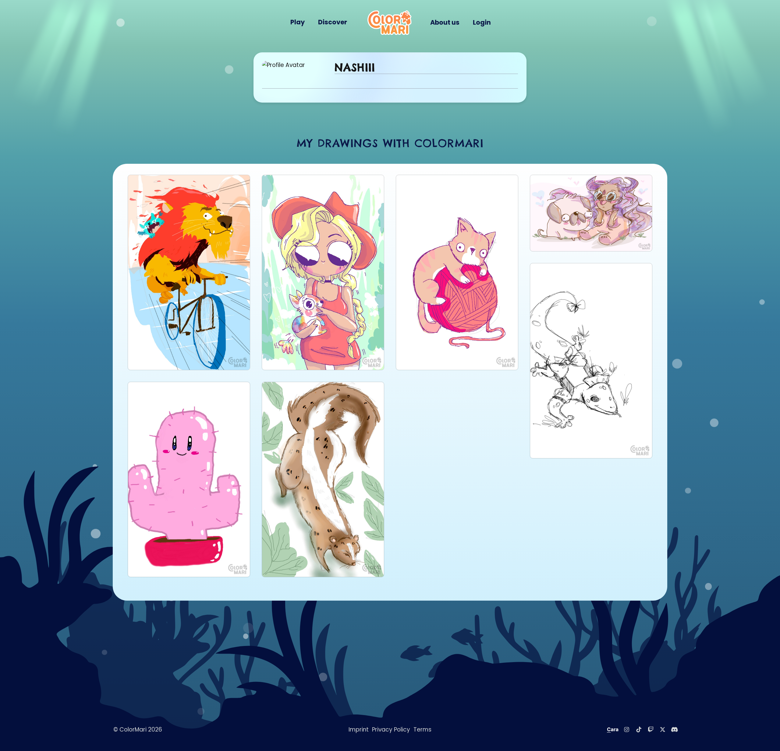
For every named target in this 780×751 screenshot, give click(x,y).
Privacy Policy (391, 729)
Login (482, 22)
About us (444, 22)
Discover (332, 22)
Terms (422, 729)
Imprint (359, 729)
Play (297, 22)
